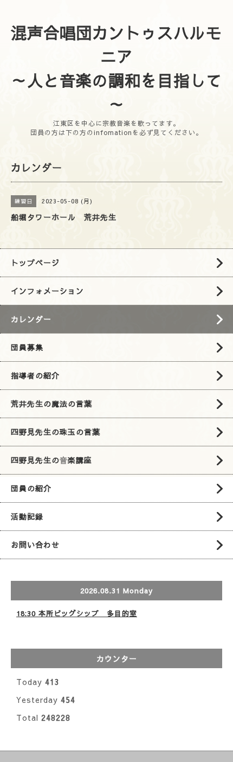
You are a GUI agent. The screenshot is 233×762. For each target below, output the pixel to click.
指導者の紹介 (35, 375)
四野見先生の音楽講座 (51, 459)
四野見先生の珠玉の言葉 (55, 431)
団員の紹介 (31, 488)
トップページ (35, 262)
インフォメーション (47, 290)
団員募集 (27, 347)
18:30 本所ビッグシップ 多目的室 (76, 613)
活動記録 (27, 516)
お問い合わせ (35, 544)
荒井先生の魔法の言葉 (51, 403)
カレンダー (31, 318)
